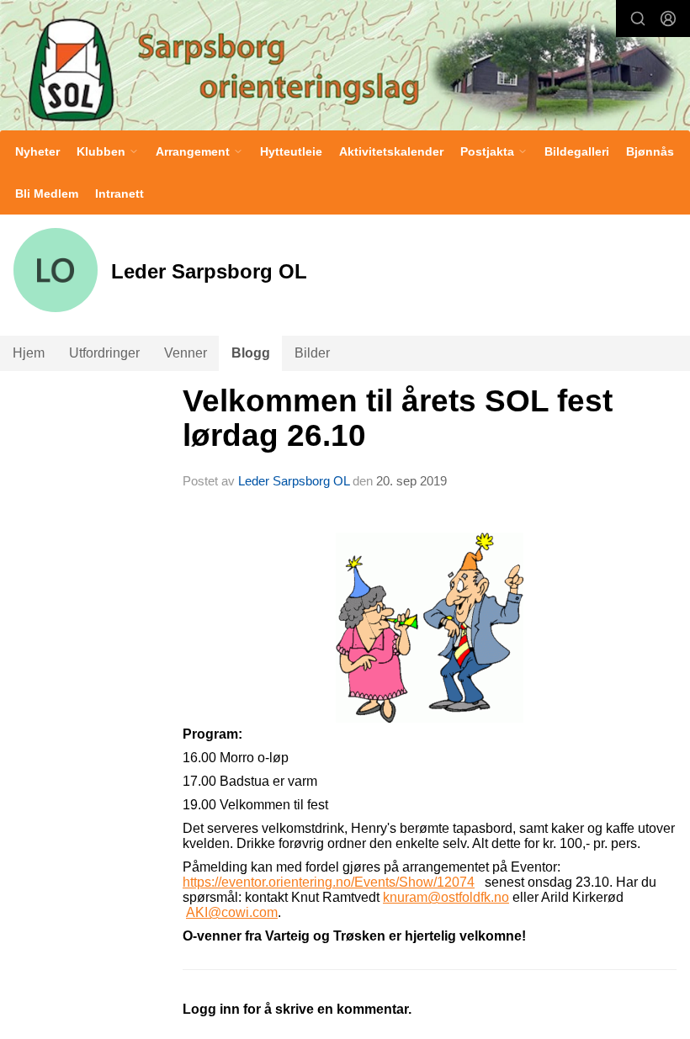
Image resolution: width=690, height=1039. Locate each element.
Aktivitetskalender (391, 151)
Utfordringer (104, 353)
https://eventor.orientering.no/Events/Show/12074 (329, 882)
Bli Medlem (46, 193)
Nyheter (37, 151)
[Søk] (638, 18)
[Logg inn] (668, 18)
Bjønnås (650, 151)
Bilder (312, 353)
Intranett (119, 193)
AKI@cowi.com (232, 912)
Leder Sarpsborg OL (293, 481)
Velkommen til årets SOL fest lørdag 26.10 (398, 418)
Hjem (29, 353)
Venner (185, 353)
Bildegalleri (576, 151)
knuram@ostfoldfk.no (446, 897)
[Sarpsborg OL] (345, 67)
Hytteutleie (291, 151)
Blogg (250, 353)
